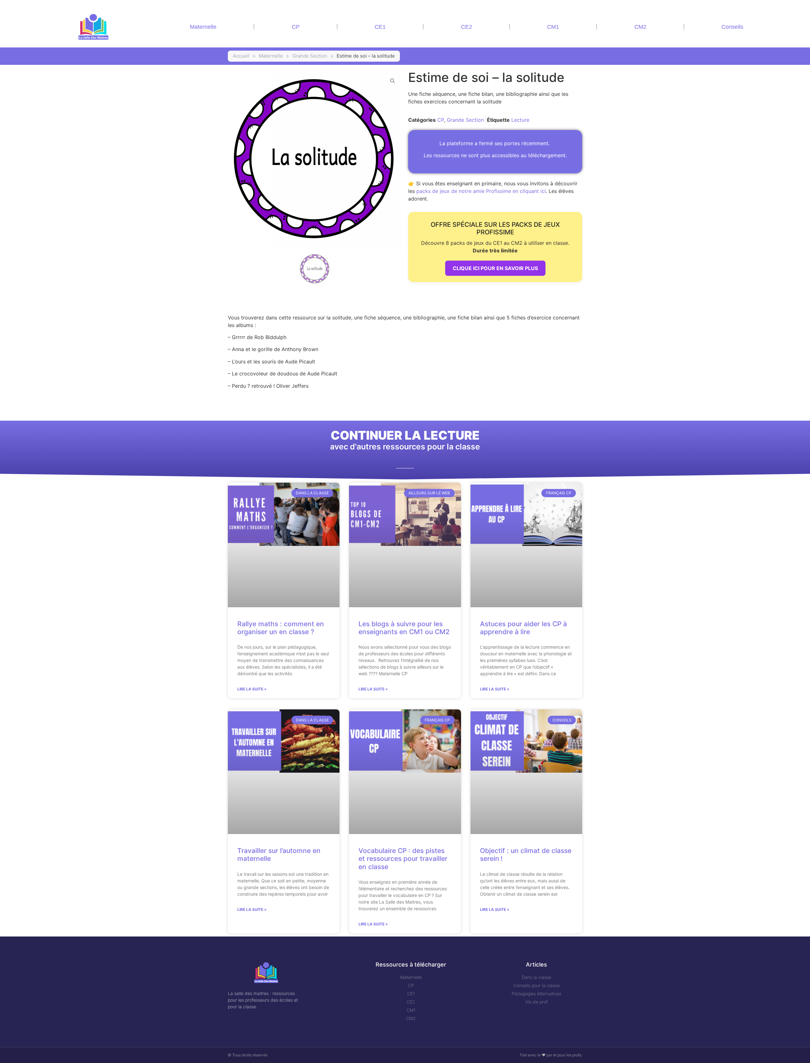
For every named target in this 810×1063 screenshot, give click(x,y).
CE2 (466, 27)
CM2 (640, 27)
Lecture (520, 120)
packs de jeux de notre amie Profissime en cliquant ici (481, 191)
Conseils (732, 27)
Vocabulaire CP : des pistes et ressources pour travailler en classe (402, 858)
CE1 (380, 27)
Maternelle (203, 27)
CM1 (553, 27)
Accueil (241, 56)
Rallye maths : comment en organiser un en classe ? (280, 628)
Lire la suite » (252, 689)
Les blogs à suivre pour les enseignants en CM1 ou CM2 (404, 628)
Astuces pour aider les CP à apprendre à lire (523, 628)
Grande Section (309, 56)
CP (296, 27)
